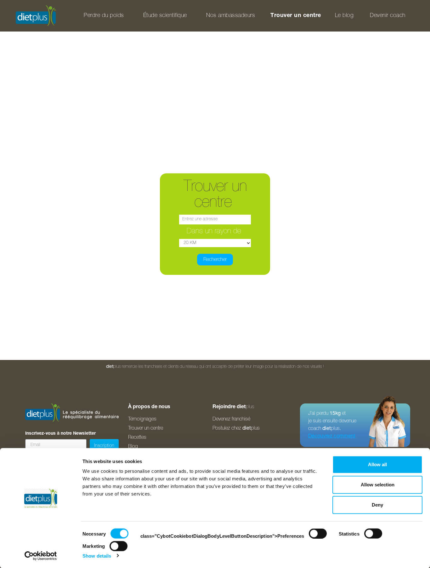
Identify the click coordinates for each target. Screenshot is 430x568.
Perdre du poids (104, 16)
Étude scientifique (165, 16)
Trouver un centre (295, 16)
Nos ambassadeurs (230, 16)
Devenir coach (387, 16)
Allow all (377, 464)
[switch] (318, 534)
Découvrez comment (331, 436)
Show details (96, 555)
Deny (377, 504)
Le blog (344, 16)
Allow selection (377, 484)
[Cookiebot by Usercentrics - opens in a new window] (40, 555)
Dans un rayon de (215, 231)
